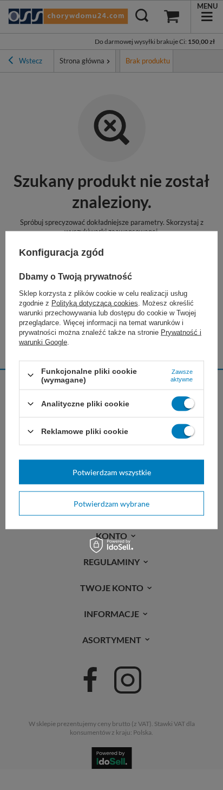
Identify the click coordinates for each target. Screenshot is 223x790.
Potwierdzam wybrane (111, 503)
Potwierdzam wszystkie (112, 471)
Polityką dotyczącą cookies (94, 303)
